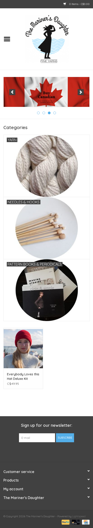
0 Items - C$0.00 (79, 4)
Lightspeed (79, 516)
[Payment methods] (65, 522)
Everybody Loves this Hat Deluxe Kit (23, 376)
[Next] (81, 92)
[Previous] (12, 92)
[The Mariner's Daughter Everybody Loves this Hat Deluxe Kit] (23, 348)
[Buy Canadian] (46, 92)
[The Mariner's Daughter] (53, 39)
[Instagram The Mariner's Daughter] (54, 451)
